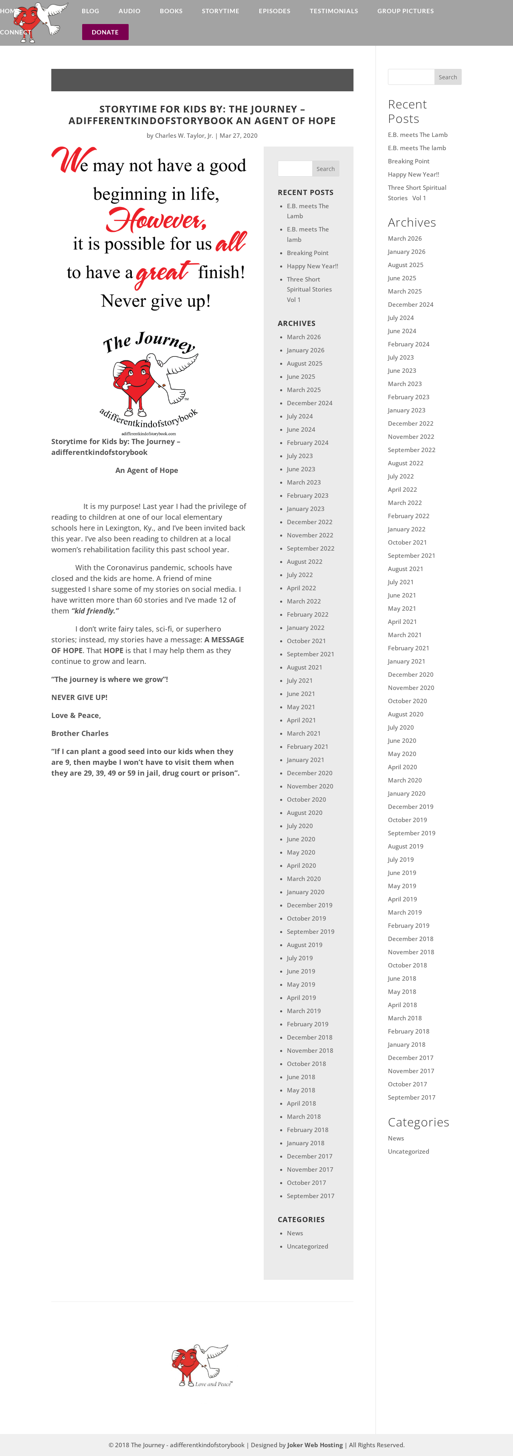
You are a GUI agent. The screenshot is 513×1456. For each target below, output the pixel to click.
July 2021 (300, 680)
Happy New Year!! (312, 266)
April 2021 (301, 720)
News (295, 1233)
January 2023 (306, 509)
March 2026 (304, 337)
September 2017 (311, 1196)
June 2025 (301, 376)
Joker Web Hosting (315, 1445)
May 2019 (301, 984)
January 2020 (306, 892)
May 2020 (301, 852)
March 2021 (304, 733)
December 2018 (310, 1037)
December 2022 (310, 522)
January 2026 (306, 350)
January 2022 (306, 627)
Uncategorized (307, 1246)
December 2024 (310, 403)
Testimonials (334, 11)
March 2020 (304, 879)
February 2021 (308, 746)
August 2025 (305, 363)
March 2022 (304, 601)
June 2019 (301, 971)
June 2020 (301, 839)
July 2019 (300, 958)
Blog (90, 11)
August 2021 (305, 667)
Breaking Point (308, 253)
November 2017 (310, 1169)
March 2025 (304, 390)
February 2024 (308, 442)
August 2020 (305, 812)
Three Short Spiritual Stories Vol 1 (311, 289)
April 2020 (301, 865)
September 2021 (311, 654)
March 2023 (304, 482)
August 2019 (305, 945)
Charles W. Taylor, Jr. (184, 135)
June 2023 (301, 469)
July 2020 (300, 826)
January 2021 (306, 760)
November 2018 (310, 1050)
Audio (130, 11)
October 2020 (306, 799)
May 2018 (301, 1090)
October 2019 (306, 918)
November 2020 (310, 786)
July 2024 (300, 416)
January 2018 (306, 1143)
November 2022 (310, 535)
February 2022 (308, 614)
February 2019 (308, 1024)
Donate (105, 32)
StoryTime (221, 11)
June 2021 (301, 694)
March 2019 (304, 1011)
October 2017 (306, 1182)
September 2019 (311, 931)
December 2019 (310, 905)
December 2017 (310, 1156)
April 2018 (301, 1103)
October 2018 (306, 1064)
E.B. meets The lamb (417, 148)
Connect (16, 32)
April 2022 (301, 588)
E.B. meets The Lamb (418, 135)
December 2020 (310, 773)
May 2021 (301, 707)
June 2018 (301, 1077)
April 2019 (301, 997)
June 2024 (301, 429)
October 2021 (306, 641)
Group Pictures (406, 11)
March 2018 (304, 1116)
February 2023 (308, 495)
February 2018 (308, 1130)
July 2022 (300, 575)
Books (171, 11)
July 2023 (300, 456)
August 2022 (305, 561)
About (51, 11)
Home (10, 11)
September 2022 (311, 548)
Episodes (275, 11)
